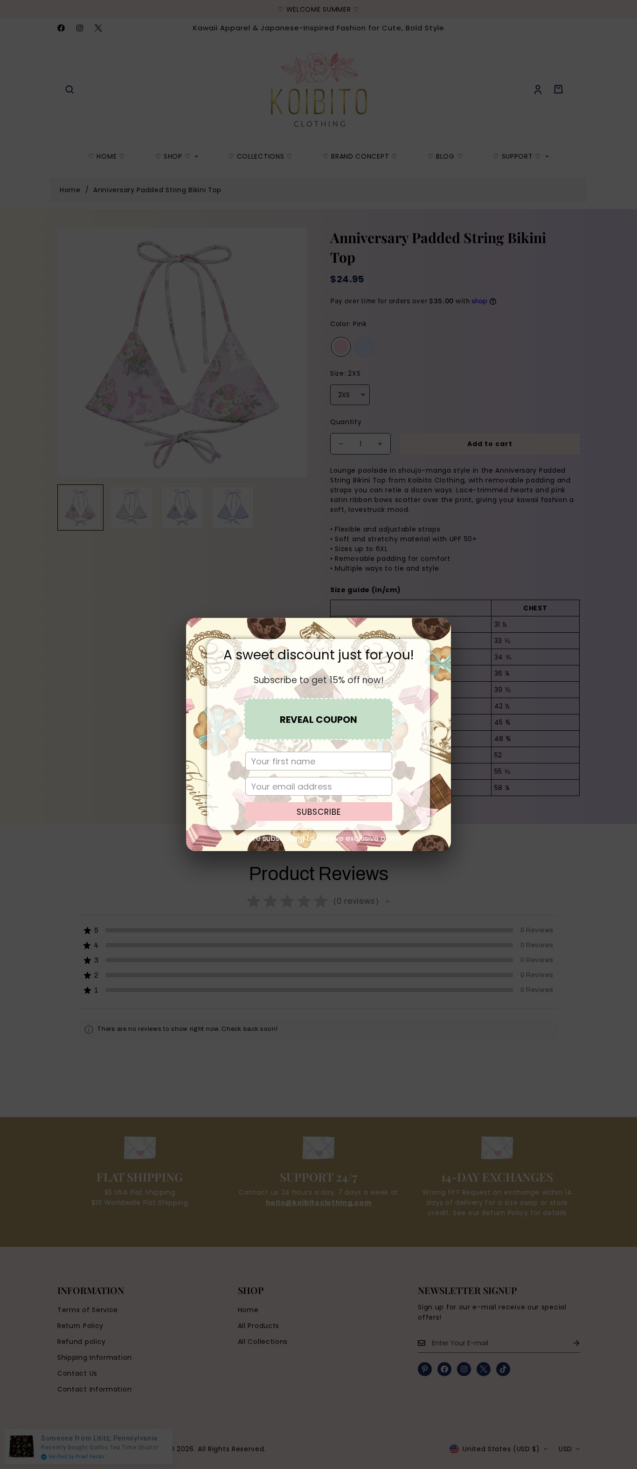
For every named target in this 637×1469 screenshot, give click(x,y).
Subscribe (319, 812)
